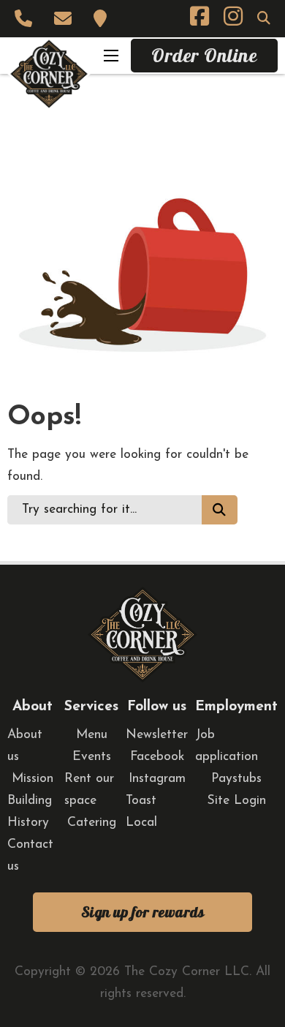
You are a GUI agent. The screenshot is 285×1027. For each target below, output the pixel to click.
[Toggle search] (263, 18)
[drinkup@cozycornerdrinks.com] (66, 19)
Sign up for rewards (143, 912)
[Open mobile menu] (111, 55)
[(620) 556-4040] (27, 19)
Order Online (204, 55)
